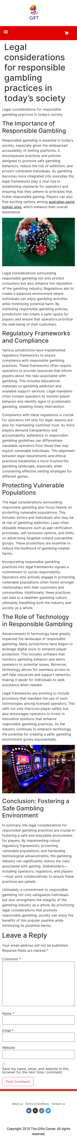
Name (8, 1013)
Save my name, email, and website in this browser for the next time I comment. (35, 1070)
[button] (5, 31)
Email (8, 1030)
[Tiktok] (41, 1110)
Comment (11, 959)
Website (8, 1047)
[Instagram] (35, 1110)
